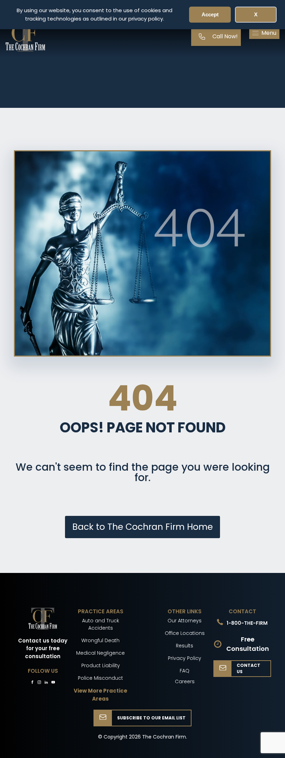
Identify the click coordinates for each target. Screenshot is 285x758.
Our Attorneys (185, 620)
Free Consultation (247, 644)
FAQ (184, 670)
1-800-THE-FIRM (247, 623)
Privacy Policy (184, 658)
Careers (185, 681)
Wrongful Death (100, 640)
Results (184, 645)
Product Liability (100, 665)
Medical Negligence (100, 652)
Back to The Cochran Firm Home (142, 527)
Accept (210, 14)
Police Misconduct (100, 678)
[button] (264, 33)
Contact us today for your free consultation (42, 648)
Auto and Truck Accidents (100, 624)
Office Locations (185, 633)
